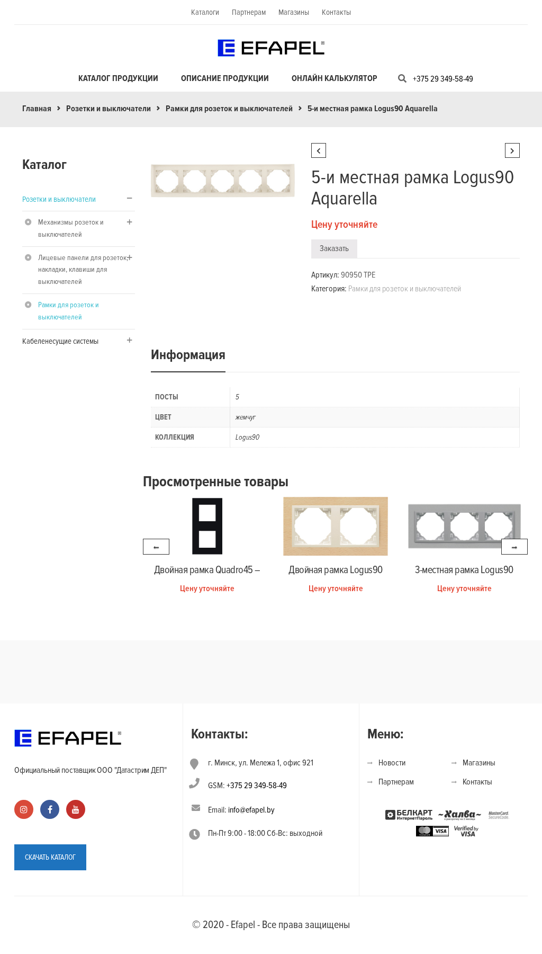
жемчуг (246, 417)
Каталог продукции (118, 78)
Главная (36, 108)
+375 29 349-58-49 (443, 79)
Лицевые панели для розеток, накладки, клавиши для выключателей (83, 270)
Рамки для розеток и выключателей (229, 108)
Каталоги (205, 12)
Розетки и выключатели (108, 108)
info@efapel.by (251, 810)
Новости (391, 762)
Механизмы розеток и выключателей (71, 228)
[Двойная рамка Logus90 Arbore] (335, 525)
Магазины (293, 12)
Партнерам (249, 12)
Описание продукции (225, 78)
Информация (188, 354)
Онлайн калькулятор (334, 78)
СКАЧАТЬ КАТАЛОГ (50, 857)
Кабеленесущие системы (60, 341)
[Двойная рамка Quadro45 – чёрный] (207, 525)
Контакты (336, 12)
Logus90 (247, 437)
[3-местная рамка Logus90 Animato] (464, 525)
